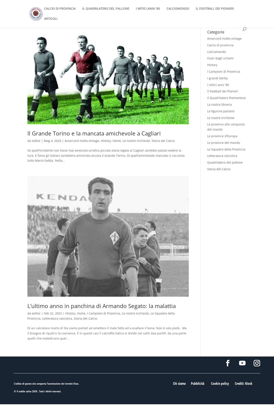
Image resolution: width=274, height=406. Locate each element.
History (106, 141)
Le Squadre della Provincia (226, 149)
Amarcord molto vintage (82, 141)
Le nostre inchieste (136, 141)
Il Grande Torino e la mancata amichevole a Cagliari (94, 133)
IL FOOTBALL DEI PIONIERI (215, 9)
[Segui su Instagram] (256, 363)
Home (117, 141)
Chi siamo (179, 383)
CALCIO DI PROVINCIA (60, 9)
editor (36, 141)
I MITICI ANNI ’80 (148, 9)
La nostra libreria (219, 104)
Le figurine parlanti (221, 111)
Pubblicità (197, 383)
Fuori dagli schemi (220, 58)
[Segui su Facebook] (227, 363)
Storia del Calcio (163, 141)
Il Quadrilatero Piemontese (226, 98)
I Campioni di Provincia (103, 313)
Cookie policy (220, 383)
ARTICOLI (50, 19)
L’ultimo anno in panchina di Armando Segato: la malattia (101, 306)
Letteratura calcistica (57, 318)
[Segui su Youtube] (242, 363)
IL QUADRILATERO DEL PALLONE (105, 9)
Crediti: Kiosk (243, 383)
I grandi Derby (217, 78)
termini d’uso (71, 383)
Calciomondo (216, 52)
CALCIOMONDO (178, 9)
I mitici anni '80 (218, 85)
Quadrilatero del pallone (225, 162)
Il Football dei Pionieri (222, 91)
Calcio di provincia (220, 45)
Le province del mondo (223, 143)
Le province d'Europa (222, 136)
